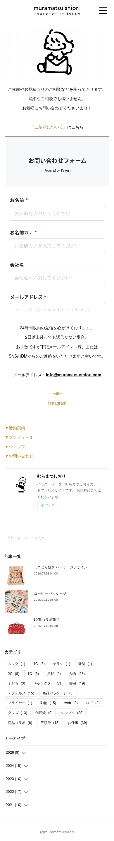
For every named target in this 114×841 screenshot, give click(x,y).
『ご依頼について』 (48, 127)
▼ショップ (15, 446)
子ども (16, 682)
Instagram (57, 403)
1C (33, 673)
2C (13, 673)
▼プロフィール (19, 437)
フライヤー (20, 702)
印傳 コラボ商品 (46, 619)
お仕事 (77, 722)
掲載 (54, 673)
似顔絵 (44, 712)
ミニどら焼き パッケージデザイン (60, 566)
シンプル (72, 712)
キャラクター (47, 682)
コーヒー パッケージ (50, 593)
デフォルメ (21, 692)
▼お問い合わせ (19, 456)
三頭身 (50, 722)
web (71, 702)
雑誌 (85, 663)
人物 (77, 673)
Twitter (57, 393)
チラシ (61, 663)
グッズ (17, 712)
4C (39, 663)
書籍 (77, 682)
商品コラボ (20, 722)
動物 (48, 702)
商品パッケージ (58, 692)
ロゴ (93, 702)
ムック (16, 663)
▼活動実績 (15, 428)
